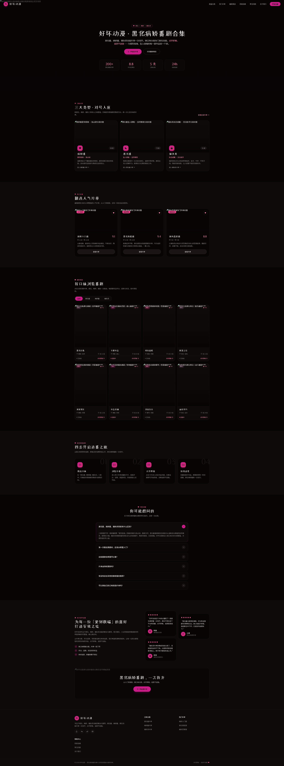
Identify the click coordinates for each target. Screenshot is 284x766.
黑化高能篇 (183, 725)
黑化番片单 (148, 721)
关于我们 (263, 4)
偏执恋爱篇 (183, 729)
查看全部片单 (202, 115)
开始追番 (275, 4)
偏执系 (106, 298)
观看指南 (243, 4)
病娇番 (97, 298)
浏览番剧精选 (151, 51)
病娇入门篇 (183, 721)
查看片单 (96, 252)
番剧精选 (232, 4)
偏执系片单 (148, 729)
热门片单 (222, 4)
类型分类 (212, 4)
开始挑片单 (134, 51)
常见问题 (253, 4)
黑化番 (87, 298)
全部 (78, 298)
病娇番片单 (148, 725)
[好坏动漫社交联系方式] (77, 731)
